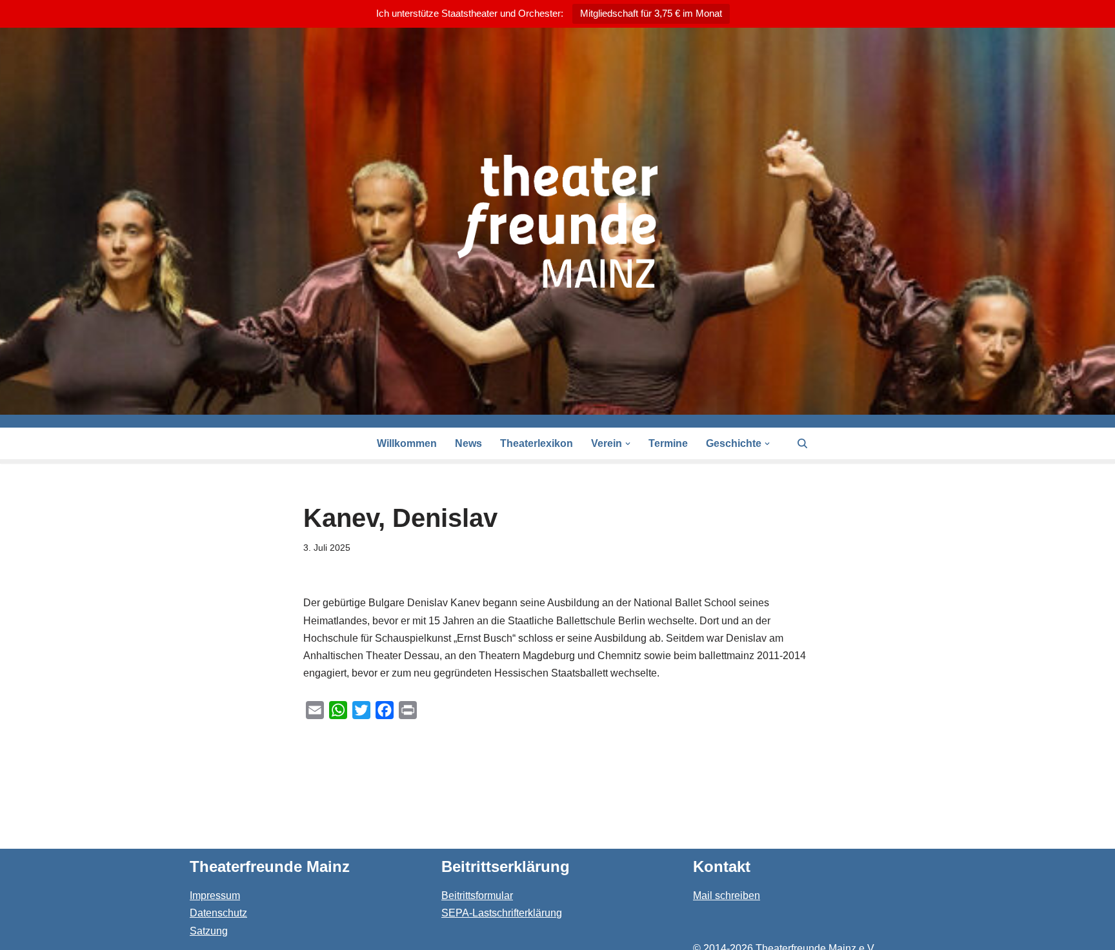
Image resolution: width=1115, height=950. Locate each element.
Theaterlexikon (536, 443)
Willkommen (407, 443)
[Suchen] (802, 443)
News (468, 443)
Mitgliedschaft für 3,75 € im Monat (651, 13)
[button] (627, 443)
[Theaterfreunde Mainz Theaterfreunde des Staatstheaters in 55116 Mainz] (557, 221)
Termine (668, 443)
